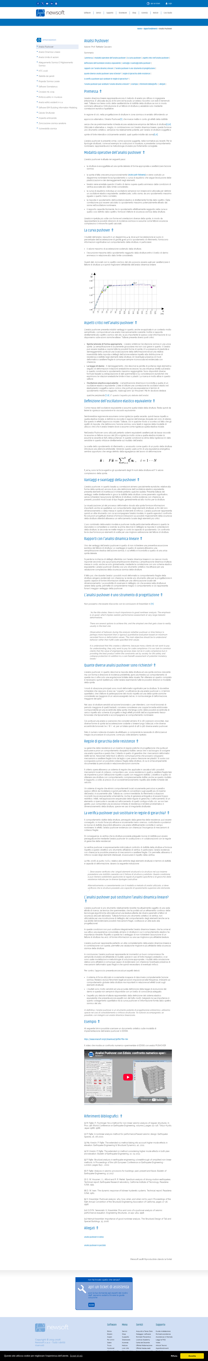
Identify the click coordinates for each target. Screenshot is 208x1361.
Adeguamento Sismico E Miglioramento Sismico (56, 64)
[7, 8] (107, 395)
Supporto (125, 1337)
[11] (152, 604)
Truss (109, 1345)
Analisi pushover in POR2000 (95, 1245)
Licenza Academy (143, 1340)
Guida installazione (163, 1331)
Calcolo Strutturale (47, 113)
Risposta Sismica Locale (49, 81)
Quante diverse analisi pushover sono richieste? (102, 73)
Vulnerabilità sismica (48, 128)
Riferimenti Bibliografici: (149, 84)
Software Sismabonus (48, 86)
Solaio (109, 1343)
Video (158, 1343)
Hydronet (110, 1348)
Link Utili (125, 1348)
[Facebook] (38, 3)
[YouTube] (47, 3)
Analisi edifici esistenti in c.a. (51, 102)
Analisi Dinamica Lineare (49, 52)
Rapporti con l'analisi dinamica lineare (98, 68)
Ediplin (109, 1334)
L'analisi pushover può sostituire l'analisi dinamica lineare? (107, 84)
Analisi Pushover (165, 28)
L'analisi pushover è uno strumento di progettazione (135, 68)
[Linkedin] (51, 3)
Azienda (125, 1343)
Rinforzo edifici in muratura (50, 97)
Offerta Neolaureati (143, 1348)
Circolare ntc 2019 (46, 92)
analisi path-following (136, 175)
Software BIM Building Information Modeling (58, 107)
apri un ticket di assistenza (108, 1287)
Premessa (89, 58)
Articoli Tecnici (161, 1345)
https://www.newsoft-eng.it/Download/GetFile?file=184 (106, 1039)
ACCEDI (91, 1305)
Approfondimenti (150, 28)
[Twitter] (42, 3)
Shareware (126, 1340)
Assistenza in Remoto (164, 1337)
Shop (124, 1334)
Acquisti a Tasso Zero (144, 1331)
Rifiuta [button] (174, 1356)
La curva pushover (134, 58)
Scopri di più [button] (76, 1356)
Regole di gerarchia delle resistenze (136, 73)
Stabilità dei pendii (46, 76)
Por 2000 (110, 1340)
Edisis (109, 1331)
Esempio (134, 84)
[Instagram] (56, 3)
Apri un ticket (155, 3)
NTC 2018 (43, 71)
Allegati (162, 84)
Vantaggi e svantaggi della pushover (136, 63)
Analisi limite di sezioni (49, 57)
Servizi (124, 1331)
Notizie (124, 1345)
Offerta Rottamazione (144, 1345)
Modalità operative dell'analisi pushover (110, 58)
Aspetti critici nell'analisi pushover (155, 58)
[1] (121, 119)
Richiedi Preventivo (143, 1337)
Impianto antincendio (48, 118)
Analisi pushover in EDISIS (94, 1237)
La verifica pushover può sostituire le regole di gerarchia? (106, 79)
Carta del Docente (143, 1343)
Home (139, 28)
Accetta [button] (192, 1356)
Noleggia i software (143, 1334)
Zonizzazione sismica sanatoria (52, 123)
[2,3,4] (168, 124)
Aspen (109, 1337)
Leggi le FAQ (161, 1340)
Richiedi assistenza (163, 1334)
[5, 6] (156, 134)
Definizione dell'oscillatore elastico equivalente (102, 63)
